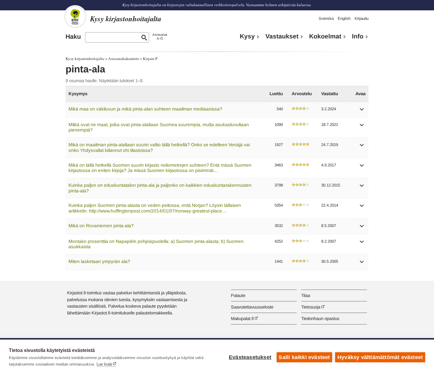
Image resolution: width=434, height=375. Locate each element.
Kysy (247, 36)
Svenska (326, 18)
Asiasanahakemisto (123, 58)
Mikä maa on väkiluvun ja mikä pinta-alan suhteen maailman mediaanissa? (145, 108)
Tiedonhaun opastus (320, 318)
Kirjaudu (361, 18)
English (344, 18)
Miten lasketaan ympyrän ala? (99, 261)
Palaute (238, 295)
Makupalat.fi (242, 318)
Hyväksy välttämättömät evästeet (380, 357)
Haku (73, 36)
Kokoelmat (325, 36)
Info (357, 36)
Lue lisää (104, 364)
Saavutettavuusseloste (252, 306)
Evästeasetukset (250, 357)
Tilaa (305, 295)
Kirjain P (150, 58)
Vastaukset (281, 36)
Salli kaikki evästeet (304, 357)
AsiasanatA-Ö (159, 36)
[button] (362, 111)
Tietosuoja (310, 306)
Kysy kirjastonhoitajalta (85, 58)
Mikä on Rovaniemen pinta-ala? (101, 225)
